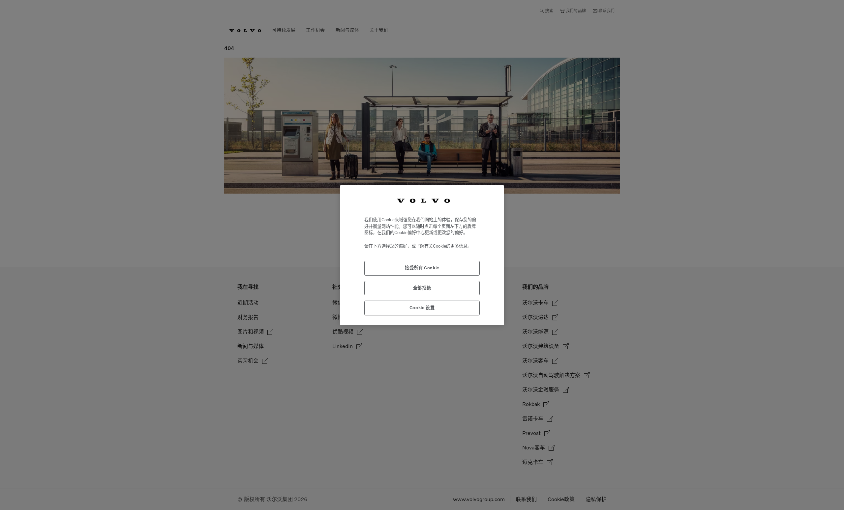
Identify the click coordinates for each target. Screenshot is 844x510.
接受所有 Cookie (422, 267)
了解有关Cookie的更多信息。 (444, 245)
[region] (422, 255)
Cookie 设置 (422, 307)
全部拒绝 (422, 287)
